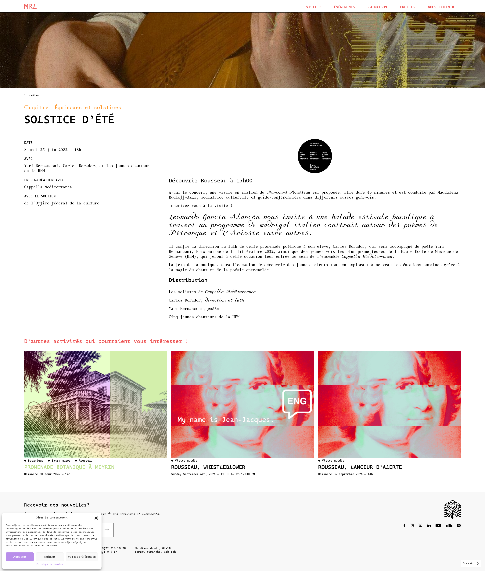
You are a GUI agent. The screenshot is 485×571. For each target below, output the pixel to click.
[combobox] (471, 563)
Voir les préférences (82, 556)
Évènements (344, 7)
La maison (377, 7)
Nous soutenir (441, 7)
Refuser (49, 556)
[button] (96, 518)
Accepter (19, 556)
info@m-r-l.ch (105, 552)
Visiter (313, 7)
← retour (32, 95)
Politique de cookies (50, 564)
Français (468, 563)
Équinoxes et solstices (88, 107)
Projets (407, 7)
